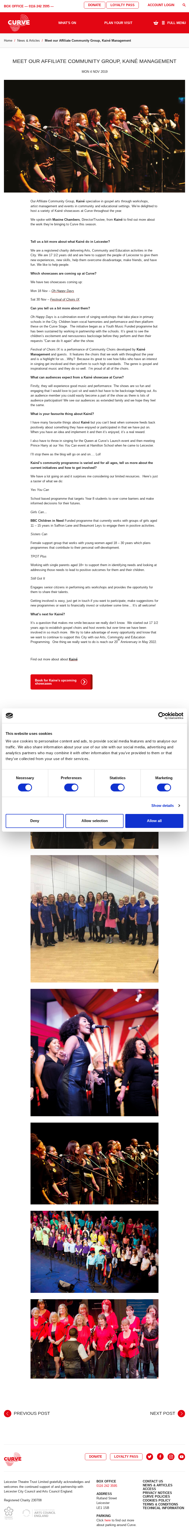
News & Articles (28, 40)
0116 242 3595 (39, 6)
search (184, 5)
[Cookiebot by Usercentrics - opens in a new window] (161, 715)
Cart (156, 22)
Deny (34, 821)
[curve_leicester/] (171, 1456)
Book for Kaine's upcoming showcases (56, 682)
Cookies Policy (157, 1500)
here (108, 1520)
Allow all (154, 821)
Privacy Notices (157, 1493)
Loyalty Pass (122, 5)
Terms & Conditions (160, 1504)
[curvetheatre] (181, 1456)
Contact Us (153, 1481)
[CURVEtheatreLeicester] (160, 1456)
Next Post (163, 1413)
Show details (162, 805)
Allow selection (94, 821)
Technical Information (163, 1508)
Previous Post (31, 1413)
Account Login (161, 5)
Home (8, 40)
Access (149, 1489)
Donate (94, 5)
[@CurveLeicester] (149, 1456)
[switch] (71, 787)
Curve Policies (156, 1496)
